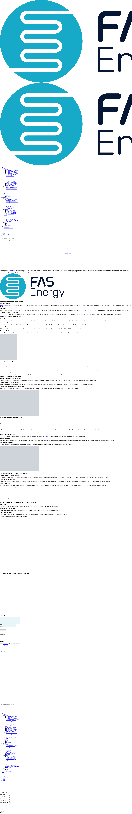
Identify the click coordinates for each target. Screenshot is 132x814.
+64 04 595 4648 (5, 568)
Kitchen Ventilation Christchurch (11, 654)
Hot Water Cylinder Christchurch (11, 659)
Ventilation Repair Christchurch (11, 655)
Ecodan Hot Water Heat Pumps (11, 661)
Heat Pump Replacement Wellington (12, 672)
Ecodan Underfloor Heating (10, 660)
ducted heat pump (12, 270)
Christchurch (4, 639)
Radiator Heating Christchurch (11, 658)
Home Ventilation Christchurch (11, 652)
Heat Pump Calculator (9, 650)
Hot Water (5, 685)
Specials (3, 703)
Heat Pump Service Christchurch (11, 643)
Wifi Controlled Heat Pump (10, 649)
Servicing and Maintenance (8, 698)
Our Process (6, 700)
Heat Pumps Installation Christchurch (12, 641)
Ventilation (6, 651)
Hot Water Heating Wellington (11, 688)
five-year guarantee (36, 379)
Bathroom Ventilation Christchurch (12, 653)
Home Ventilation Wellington (11, 681)
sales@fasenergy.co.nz (6, 561)
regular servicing (48, 386)
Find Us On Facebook (3, 562)
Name (1, 549)
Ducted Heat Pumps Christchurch (11, 642)
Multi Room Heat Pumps (10, 646)
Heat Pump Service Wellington (11, 671)
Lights (7, 665)
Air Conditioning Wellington (11, 673)
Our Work (5, 701)
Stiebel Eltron (8, 663)
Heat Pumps (66, 248)
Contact (3, 704)
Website (1, 551)
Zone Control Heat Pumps (10, 648)
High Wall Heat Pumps (10, 647)
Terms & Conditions (5, 705)
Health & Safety (6, 702)
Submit (1, 737)
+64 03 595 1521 (5, 560)
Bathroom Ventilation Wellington (11, 682)
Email (1, 550)
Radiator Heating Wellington (11, 687)
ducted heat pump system (4, 305)
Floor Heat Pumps (9, 645)
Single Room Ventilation (10, 684)
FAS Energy (64, 253)
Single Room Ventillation (10, 656)
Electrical (5, 664)
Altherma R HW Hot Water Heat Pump (12, 662)
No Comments (69, 253)
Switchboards (8, 667)
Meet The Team (6, 697)
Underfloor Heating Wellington (11, 686)
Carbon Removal (7, 699)
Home (3, 638)
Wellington (4, 668)
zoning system (85, 314)
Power (7, 666)
